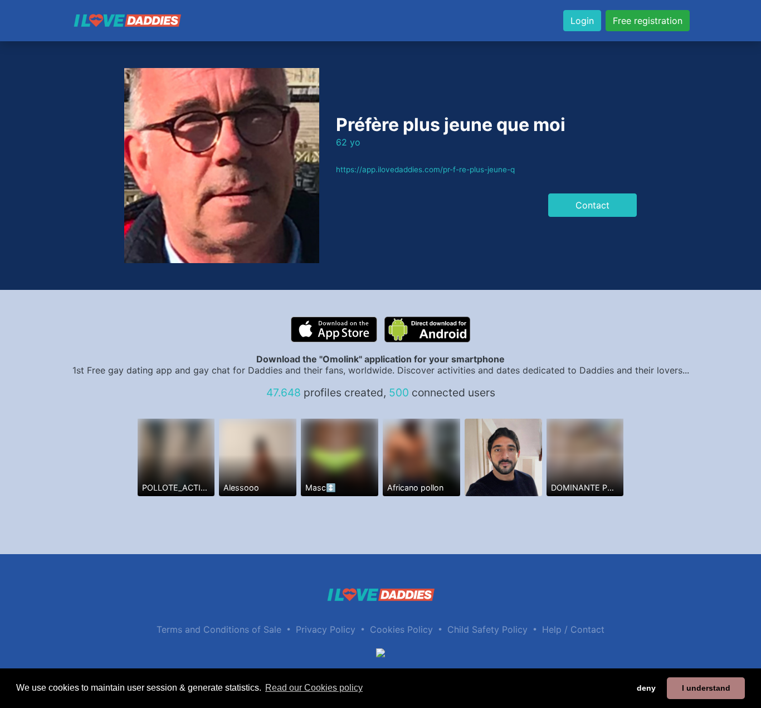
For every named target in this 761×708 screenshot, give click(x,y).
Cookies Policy (401, 629)
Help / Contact (573, 629)
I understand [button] (706, 687)
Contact (592, 205)
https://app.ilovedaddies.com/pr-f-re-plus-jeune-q (425, 169)
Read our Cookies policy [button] (314, 687)
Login (582, 20)
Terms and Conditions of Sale (219, 629)
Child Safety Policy (487, 629)
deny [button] (646, 687)
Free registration (647, 20)
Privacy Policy (325, 629)
